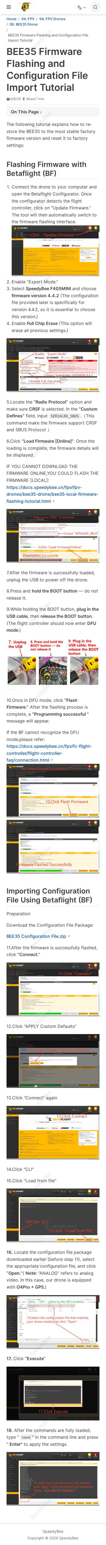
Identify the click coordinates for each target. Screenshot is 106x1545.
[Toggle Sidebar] (9, 7)
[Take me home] (27, 7)
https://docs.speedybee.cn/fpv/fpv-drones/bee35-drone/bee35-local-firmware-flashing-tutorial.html (52, 494)
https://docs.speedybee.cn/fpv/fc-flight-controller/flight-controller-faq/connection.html (49, 753)
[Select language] (82, 7)
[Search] (95, 7)
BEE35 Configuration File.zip (36, 936)
